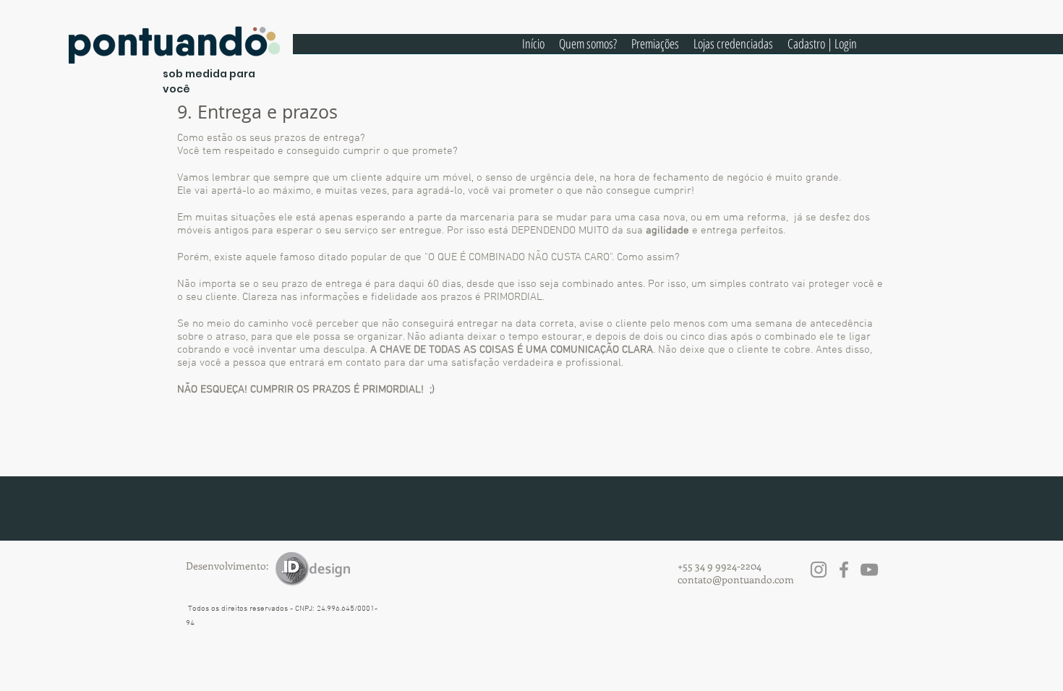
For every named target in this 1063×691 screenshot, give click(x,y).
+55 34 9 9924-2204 (719, 565)
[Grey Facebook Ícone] (844, 569)
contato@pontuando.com (736, 579)
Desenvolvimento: (227, 565)
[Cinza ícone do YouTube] (869, 569)
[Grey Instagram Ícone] (818, 569)
